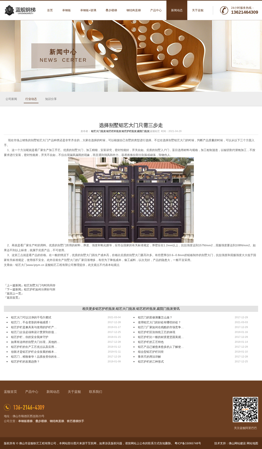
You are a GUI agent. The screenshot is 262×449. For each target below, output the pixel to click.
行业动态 (31, 99)
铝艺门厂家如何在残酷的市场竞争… (161, 327)
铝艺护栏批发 (129, 131)
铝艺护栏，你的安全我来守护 (29, 337)
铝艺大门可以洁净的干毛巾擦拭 (31, 317)
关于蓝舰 (74, 391)
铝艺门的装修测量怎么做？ (155, 317)
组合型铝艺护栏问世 (151, 351)
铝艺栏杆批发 (113, 131)
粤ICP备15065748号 (188, 443)
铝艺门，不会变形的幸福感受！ (31, 322)
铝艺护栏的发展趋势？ (25, 361)
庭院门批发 (143, 131)
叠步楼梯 (41, 421)
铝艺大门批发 (98, 131)
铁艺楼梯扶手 (75, 421)
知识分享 (51, 99)
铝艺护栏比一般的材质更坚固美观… (161, 337)
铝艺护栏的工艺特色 (151, 342)
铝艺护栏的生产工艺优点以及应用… (34, 346)
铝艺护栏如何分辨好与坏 (39, 289)
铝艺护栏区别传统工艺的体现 (156, 332)
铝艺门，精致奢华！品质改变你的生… (35, 356)
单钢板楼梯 (25, 421)
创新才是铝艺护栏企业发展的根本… (34, 351)
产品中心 (31, 391)
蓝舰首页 (10, 391)
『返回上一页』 (14, 293)
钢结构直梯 (57, 421)
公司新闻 (11, 99)
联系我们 (95, 391)
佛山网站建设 (237, 443)
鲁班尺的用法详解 (149, 356)
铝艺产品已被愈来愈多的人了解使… (161, 346)
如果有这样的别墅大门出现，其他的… (35, 342)
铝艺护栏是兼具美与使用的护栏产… (34, 327)
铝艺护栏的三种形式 (151, 361)
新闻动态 (53, 391)
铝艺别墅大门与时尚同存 (39, 285)
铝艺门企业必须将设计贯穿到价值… (34, 332)
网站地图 (252, 443)
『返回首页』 (12, 297)
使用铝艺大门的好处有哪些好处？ (159, 322)
